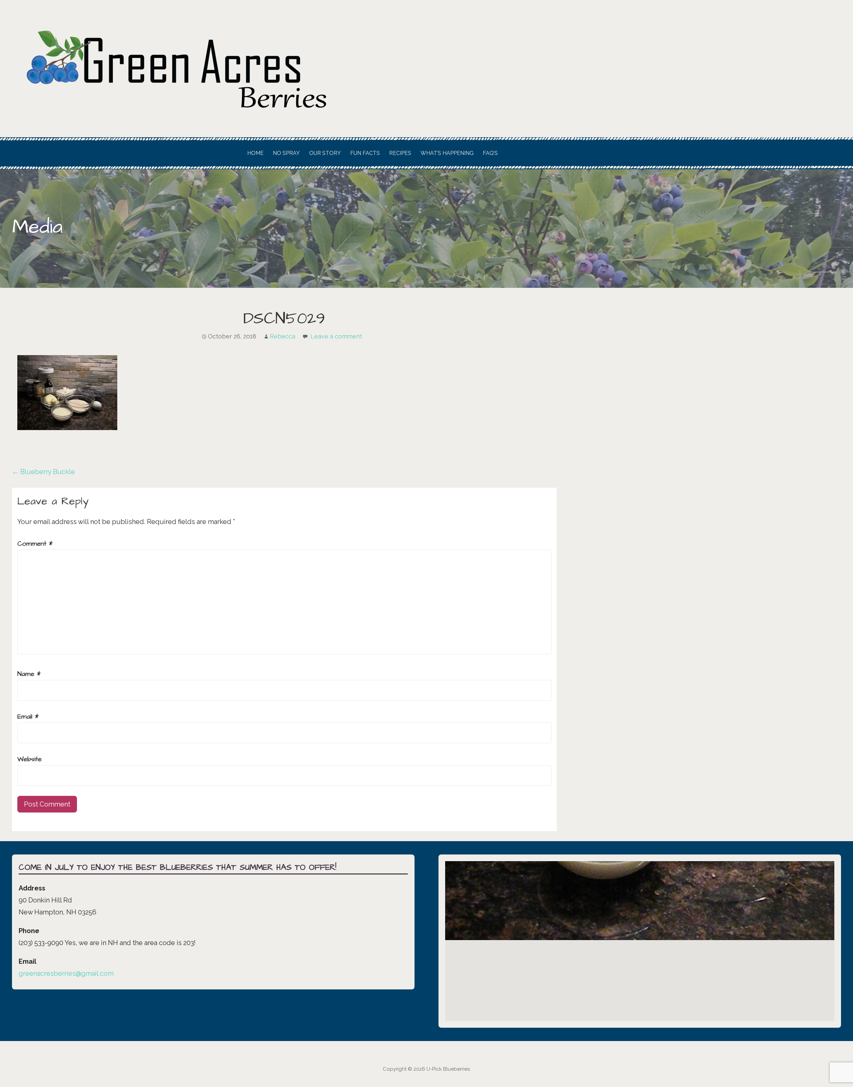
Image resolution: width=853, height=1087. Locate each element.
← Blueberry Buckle (43, 472)
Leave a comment (336, 336)
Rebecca (282, 336)
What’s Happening (447, 153)
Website (29, 759)
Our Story (325, 153)
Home (255, 153)
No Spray (286, 153)
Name (29, 674)
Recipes (400, 153)
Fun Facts (365, 153)
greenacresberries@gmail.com (66, 973)
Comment (35, 543)
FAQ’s (490, 153)
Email (28, 716)
